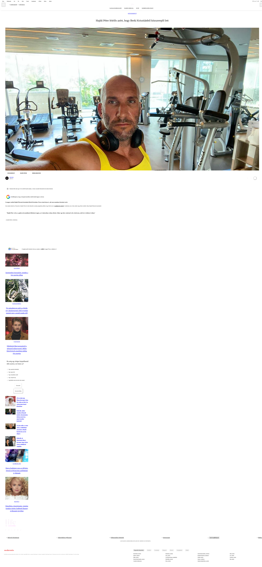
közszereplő (132, 13)
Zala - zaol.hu (232, 559)
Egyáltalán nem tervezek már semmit (16, 380)
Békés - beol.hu (136, 557)
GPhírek (40, 1)
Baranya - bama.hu (136, 555)
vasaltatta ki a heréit (59, 206)
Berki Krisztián (36, 173)
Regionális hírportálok (139, 550)
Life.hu (11, 177)
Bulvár (171, 550)
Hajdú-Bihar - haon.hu (169, 559)
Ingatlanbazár (34, 1)
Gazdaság (157, 550)
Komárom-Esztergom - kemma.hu (203, 555)
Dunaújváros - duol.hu (169, 553)
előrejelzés (17, 463)
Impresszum (166, 537)
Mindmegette (9, 1)
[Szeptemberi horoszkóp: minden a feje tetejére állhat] (16, 260)
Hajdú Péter (23, 173)
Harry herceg (129, 8)
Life (14, 1)
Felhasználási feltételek (117, 537)
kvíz (137, 8)
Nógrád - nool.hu (200, 557)
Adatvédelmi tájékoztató (65, 537)
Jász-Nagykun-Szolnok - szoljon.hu (203, 553)
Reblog (45, 1)
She (18, 1)
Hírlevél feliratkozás (13, 537)
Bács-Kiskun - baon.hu (137, 553)
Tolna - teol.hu (232, 553)
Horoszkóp (13, 4)
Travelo (27, 1)
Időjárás (22, 4)
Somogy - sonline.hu (201, 559)
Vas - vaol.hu (232, 555)
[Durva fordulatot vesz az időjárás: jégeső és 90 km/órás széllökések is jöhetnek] (16, 455)
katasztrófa (16, 303)
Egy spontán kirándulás (14, 369)
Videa (23, 1)
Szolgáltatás (179, 550)
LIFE (42, 249)
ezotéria (17, 268)
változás (17, 341)
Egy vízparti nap (12, 377)
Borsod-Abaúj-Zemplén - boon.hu (139, 559)
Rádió (187, 550)
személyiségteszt (147, 8)
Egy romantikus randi (13, 374)
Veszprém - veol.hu (233, 557)
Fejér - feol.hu (168, 555)
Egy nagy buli (12, 372)
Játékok (50, 1)
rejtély (16, 501)
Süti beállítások (214, 537)
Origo (3, 1)
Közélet (149, 550)
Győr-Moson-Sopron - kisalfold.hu (171, 557)
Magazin (164, 550)
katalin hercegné (116, 8)
